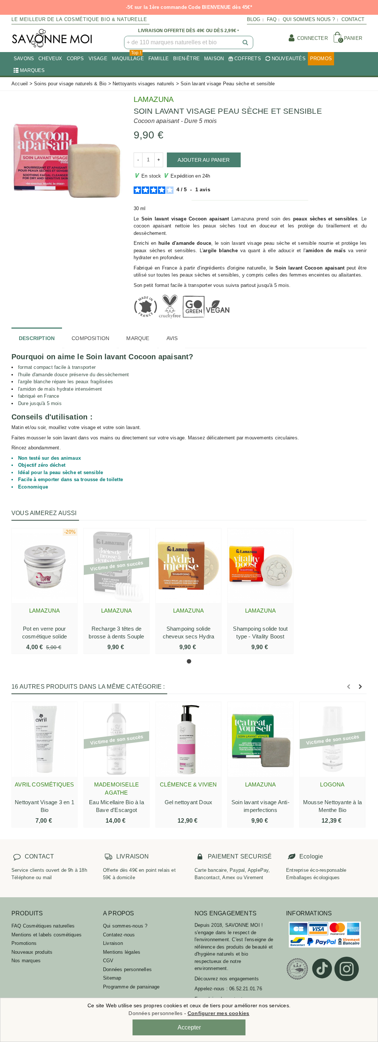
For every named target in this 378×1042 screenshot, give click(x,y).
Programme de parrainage (131, 987)
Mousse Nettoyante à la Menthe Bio (332, 806)
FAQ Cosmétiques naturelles (43, 926)
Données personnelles (127, 969)
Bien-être (186, 58)
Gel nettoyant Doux (189, 802)
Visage (98, 58)
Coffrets (247, 58)
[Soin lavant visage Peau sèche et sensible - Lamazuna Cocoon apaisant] (67, 157)
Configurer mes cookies (218, 1013)
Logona (332, 784)
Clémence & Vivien (188, 784)
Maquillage (128, 56)
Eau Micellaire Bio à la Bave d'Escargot (116, 806)
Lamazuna (154, 99)
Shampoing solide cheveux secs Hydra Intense (188, 636)
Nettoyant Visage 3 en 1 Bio (44, 806)
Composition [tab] (90, 338)
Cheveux (50, 58)
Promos (321, 58)
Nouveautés (289, 58)
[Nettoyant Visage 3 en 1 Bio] (44, 739)
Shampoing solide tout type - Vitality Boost (260, 632)
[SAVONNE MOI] (52, 38)
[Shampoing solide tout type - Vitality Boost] (260, 565)
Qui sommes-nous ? (125, 926)
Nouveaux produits (31, 952)
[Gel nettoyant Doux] (188, 739)
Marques (32, 70)
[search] (246, 42)
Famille (158, 58)
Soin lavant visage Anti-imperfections (260, 806)
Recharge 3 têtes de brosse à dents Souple (116, 632)
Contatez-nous (119, 935)
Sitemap (112, 978)
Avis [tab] (172, 338)
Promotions (24, 943)
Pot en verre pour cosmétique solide (44, 632)
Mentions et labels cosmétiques (46, 935)
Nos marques (26, 960)
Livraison (113, 943)
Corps (75, 58)
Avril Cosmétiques (44, 784)
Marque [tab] (137, 338)
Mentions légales (121, 952)
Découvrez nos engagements (227, 978)
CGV (108, 960)
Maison (214, 58)
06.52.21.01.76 (245, 988)
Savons (24, 58)
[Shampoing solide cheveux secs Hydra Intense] (188, 565)
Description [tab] (37, 338)
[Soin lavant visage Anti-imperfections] (260, 739)
